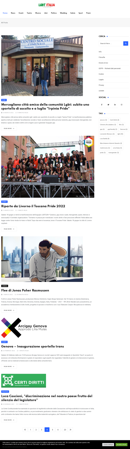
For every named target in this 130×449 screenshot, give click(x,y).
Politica (54, 13)
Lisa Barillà (104, 139)
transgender (114, 153)
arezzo (103, 120)
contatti (101, 91)
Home (5, 13)
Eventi (21, 13)
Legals (101, 80)
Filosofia (102, 57)
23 (65, 430)
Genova (123, 129)
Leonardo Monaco (107, 134)
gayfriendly (112, 129)
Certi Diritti (114, 120)
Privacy (101, 85)
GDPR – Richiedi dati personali (110, 68)
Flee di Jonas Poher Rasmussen (25, 290)
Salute (72, 13)
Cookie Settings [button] (108, 444)
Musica (38, 13)
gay (102, 129)
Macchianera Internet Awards (111, 143)
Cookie (101, 74)
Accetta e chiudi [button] (121, 444)
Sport (81, 13)
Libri (46, 13)
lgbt (120, 134)
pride (103, 153)
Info (100, 52)
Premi (88, 13)
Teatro (29, 13)
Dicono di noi (103, 63)
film (121, 125)
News (13, 13)
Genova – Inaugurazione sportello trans (32, 346)
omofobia (117, 148)
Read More (8, 128)
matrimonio (105, 148)
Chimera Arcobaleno (108, 125)
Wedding (63, 13)
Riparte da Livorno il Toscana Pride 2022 (33, 206)
